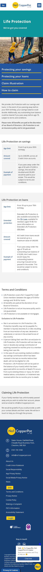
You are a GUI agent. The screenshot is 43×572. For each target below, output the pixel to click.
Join (10, 487)
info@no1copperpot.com (24, 403)
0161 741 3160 (17, 450)
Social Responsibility (14, 469)
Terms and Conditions (14, 492)
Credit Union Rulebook (15, 465)
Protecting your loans (15, 76)
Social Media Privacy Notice (16, 477)
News (8, 482)
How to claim (10, 90)
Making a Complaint (14, 504)
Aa (3, 5)
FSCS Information (13, 508)
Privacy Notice (11, 496)
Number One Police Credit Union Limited (21, 5)
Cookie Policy (11, 500)
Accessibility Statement (15, 512)
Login (10, 518)
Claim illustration (12, 83)
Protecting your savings (16, 69)
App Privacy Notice (13, 473)
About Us (9, 461)
